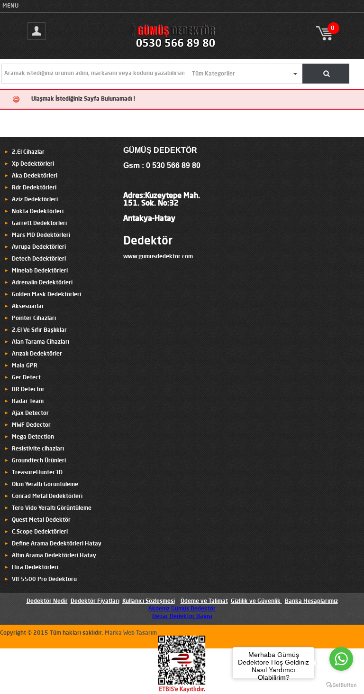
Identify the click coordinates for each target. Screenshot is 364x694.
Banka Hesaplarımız (311, 601)
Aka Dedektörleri (34, 176)
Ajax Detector (30, 413)
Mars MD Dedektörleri (41, 235)
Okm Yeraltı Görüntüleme (45, 485)
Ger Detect (26, 378)
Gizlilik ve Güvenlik (256, 601)
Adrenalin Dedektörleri (42, 283)
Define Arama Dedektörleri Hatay (56, 544)
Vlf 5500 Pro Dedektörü (44, 579)
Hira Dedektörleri (35, 568)
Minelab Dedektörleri (40, 271)
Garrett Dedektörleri (39, 223)
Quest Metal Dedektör (41, 520)
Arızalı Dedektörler (37, 354)
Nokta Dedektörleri (38, 212)
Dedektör (148, 241)
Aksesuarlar (28, 306)
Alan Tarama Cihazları (40, 342)
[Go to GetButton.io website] (341, 684)
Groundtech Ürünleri (39, 461)
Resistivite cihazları (38, 449)
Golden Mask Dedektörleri (46, 295)
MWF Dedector (31, 425)
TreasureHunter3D (37, 473)
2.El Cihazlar (28, 152)
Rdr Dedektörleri (34, 188)
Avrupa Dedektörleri (39, 247)
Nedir (60, 601)
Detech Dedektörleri (39, 259)
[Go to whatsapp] (341, 659)
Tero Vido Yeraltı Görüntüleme (51, 508)
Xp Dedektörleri (33, 164)
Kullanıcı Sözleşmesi (148, 601)
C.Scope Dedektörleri (40, 532)
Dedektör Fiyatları (95, 601)
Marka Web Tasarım (131, 633)
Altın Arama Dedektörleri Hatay (54, 556)
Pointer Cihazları (34, 318)
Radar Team (28, 401)
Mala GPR (24, 366)
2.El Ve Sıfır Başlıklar (39, 330)
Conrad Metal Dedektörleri (47, 496)
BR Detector (28, 390)
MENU (10, 6)
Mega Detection (33, 437)
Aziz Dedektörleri (35, 200)
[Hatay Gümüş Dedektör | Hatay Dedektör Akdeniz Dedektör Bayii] (182, 48)
